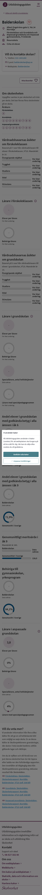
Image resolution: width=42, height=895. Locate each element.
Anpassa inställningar (22, 461)
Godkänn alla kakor (21, 454)
